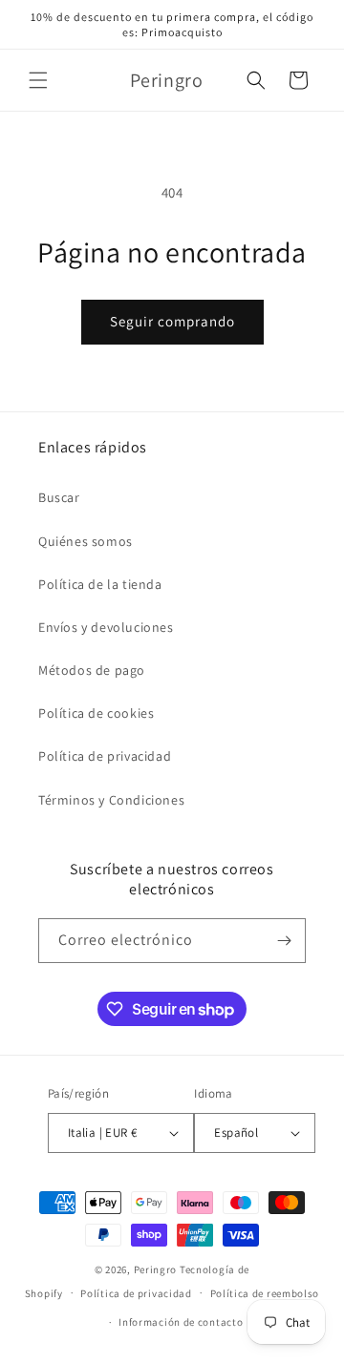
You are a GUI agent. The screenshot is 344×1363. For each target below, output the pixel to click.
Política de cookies (96, 713)
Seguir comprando (172, 321)
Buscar (59, 497)
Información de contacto (180, 1322)
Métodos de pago (91, 670)
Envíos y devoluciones (106, 627)
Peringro (156, 1269)
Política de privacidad (104, 756)
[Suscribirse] (284, 940)
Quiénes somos (85, 541)
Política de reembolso (265, 1293)
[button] (38, 80)
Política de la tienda (100, 584)
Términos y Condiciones (111, 799)
